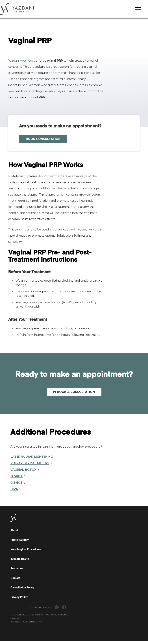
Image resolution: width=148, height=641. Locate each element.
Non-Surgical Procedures (25, 549)
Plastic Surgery (19, 540)
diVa (14, 489)
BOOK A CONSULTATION (76, 392)
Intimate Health (19, 559)
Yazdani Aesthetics (21, 60)
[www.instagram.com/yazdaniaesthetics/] (57, 608)
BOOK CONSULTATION (43, 139)
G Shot (16, 482)
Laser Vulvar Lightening (31, 456)
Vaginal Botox (23, 469)
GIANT (39, 621)
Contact (15, 578)
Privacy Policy (19, 597)
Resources (16, 568)
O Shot (16, 476)
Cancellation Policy (22, 587)
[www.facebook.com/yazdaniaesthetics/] (64, 608)
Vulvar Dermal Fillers (29, 463)
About (14, 530)
